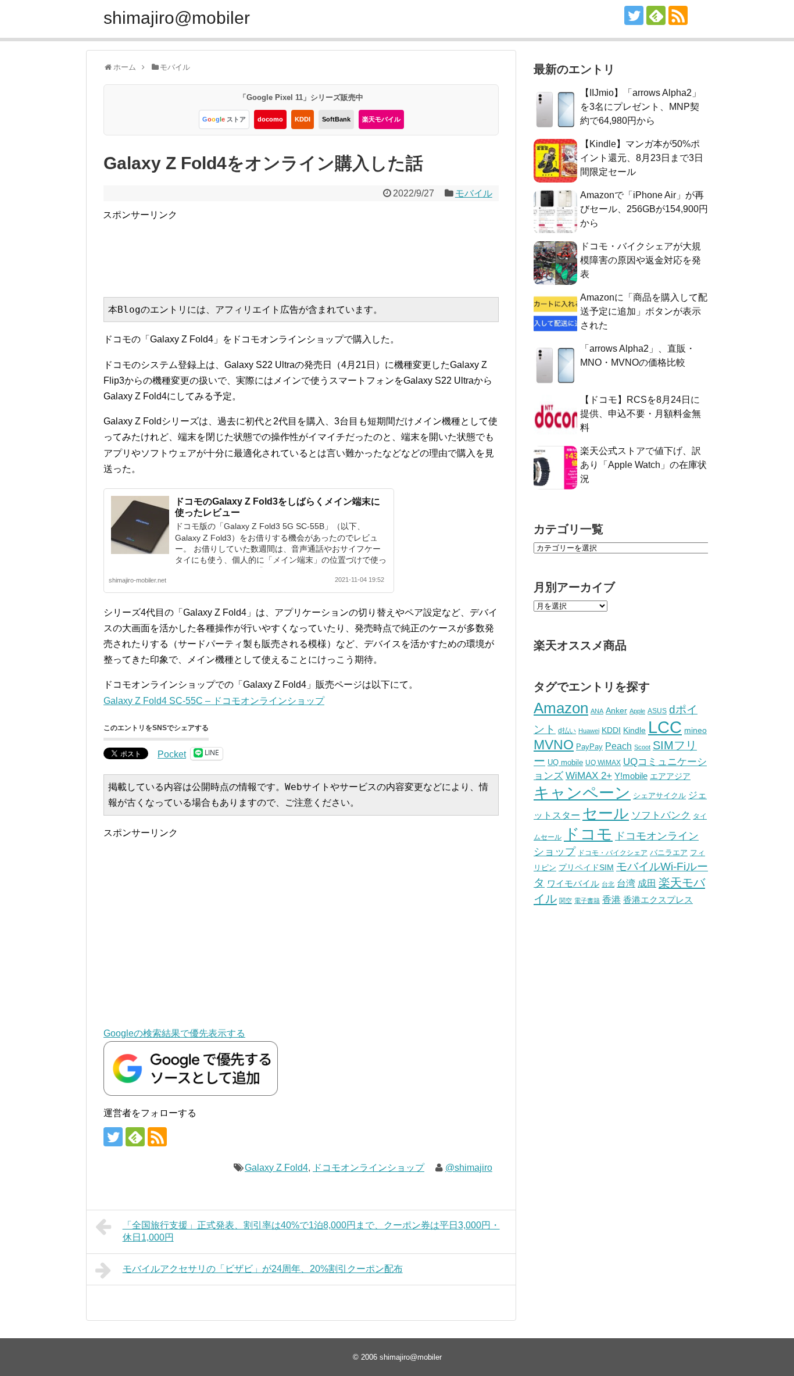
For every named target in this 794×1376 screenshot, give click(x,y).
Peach (618, 746)
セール (605, 813)
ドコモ (588, 834)
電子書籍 (587, 900)
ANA (597, 710)
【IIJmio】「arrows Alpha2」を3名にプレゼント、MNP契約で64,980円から (640, 107)
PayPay (589, 746)
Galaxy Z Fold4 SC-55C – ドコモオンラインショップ (213, 701)
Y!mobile (631, 776)
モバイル (473, 193)
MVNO (554, 744)
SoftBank (336, 119)
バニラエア (669, 852)
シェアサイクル (659, 795)
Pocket (172, 754)
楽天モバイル (381, 119)
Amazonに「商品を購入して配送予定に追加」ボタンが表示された (643, 311)
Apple (637, 710)
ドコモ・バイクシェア (613, 853)
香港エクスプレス (658, 900)
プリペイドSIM (586, 867)
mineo (695, 730)
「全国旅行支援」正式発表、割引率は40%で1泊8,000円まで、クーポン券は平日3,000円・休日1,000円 (311, 1231)
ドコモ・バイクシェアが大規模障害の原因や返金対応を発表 (640, 260)
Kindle (634, 730)
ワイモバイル (573, 883)
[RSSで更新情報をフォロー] (678, 15)
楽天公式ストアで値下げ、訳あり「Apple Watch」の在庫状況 (643, 465)
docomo (270, 119)
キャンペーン (582, 793)
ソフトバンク (661, 815)
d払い (567, 730)
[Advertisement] (314, 249)
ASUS (657, 710)
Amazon (561, 708)
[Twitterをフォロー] (633, 15)
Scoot (642, 747)
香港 (611, 900)
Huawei (588, 730)
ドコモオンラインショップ (368, 1168)
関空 (565, 900)
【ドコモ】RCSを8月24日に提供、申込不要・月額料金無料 (640, 414)
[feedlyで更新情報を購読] (656, 15)
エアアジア (670, 776)
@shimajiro (468, 1168)
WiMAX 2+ (589, 775)
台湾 (626, 883)
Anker (616, 710)
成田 (647, 883)
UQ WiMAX (603, 763)
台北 (608, 884)
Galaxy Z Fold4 (276, 1168)
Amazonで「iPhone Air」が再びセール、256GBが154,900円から (644, 209)
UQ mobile (565, 762)
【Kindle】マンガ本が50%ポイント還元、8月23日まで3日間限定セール (641, 158)
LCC (665, 727)
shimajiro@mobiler (176, 17)
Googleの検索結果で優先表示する (174, 1033)
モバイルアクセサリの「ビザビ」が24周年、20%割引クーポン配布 (263, 1269)
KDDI (302, 119)
